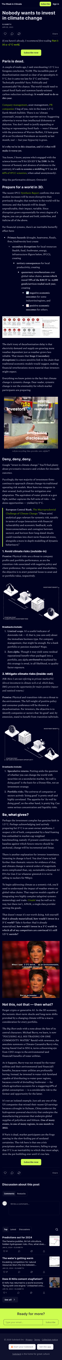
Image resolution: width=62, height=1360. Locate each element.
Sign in (56, 4)
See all (8, 1299)
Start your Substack (23, 1346)
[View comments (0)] (12, 34)
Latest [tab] (13, 1229)
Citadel (31, 900)
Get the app (45, 1346)
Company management (14, 105)
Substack (16, 1354)
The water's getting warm (17, 1258)
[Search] (57, 1229)
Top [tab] (5, 1229)
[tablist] (14, 1193)
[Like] (5, 34)
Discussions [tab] (24, 1229)
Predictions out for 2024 (17, 1237)
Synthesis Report (30, 193)
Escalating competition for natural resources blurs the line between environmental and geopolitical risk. (20, 1263)
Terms (37, 1339)
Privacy (29, 1339)
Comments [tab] (9, 1193)
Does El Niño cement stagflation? (22, 1279)
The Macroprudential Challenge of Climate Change (31, 511)
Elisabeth (6, 24)
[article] (31, 1244)
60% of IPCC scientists (14, 173)
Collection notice (50, 1339)
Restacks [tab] (21, 1193)
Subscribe (45, 4)
